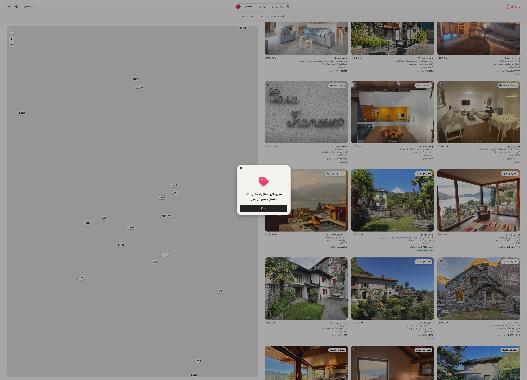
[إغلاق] (241, 168)
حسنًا (263, 208)
